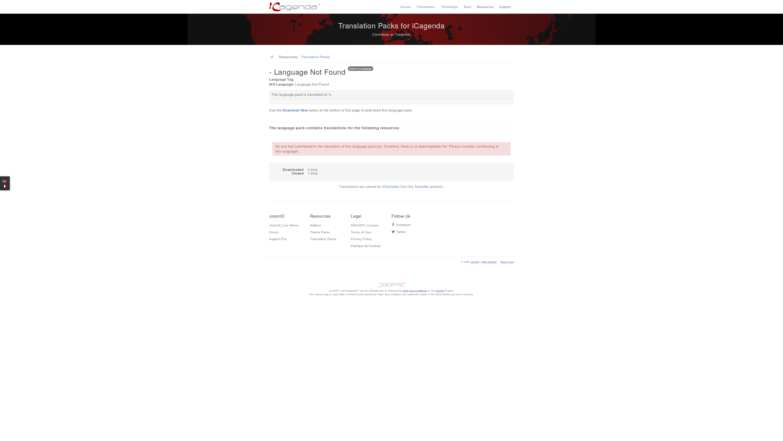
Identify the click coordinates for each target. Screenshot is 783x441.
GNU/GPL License (364, 225)
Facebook (403, 224)
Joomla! (440, 290)
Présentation (426, 7)
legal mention (489, 261)
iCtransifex (391, 186)
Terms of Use (361, 232)
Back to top (507, 261)
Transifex (422, 186)
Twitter (401, 231)
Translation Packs (315, 57)
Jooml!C (391, 284)
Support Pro (278, 239)
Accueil (405, 7)
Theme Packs (320, 232)
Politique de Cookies (366, 246)
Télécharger (449, 7)
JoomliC (475, 261)
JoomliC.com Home (284, 225)
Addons (315, 225)
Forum (274, 232)
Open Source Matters (415, 290)
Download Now (295, 110)
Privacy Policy (361, 239)
